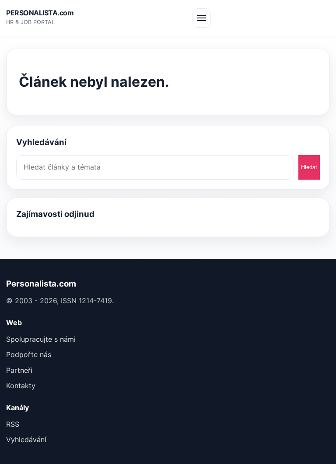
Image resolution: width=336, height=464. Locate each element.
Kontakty (20, 385)
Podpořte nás (28, 354)
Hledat (309, 167)
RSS (12, 424)
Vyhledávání (26, 439)
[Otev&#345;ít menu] (201, 18)
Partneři (19, 370)
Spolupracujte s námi (41, 339)
